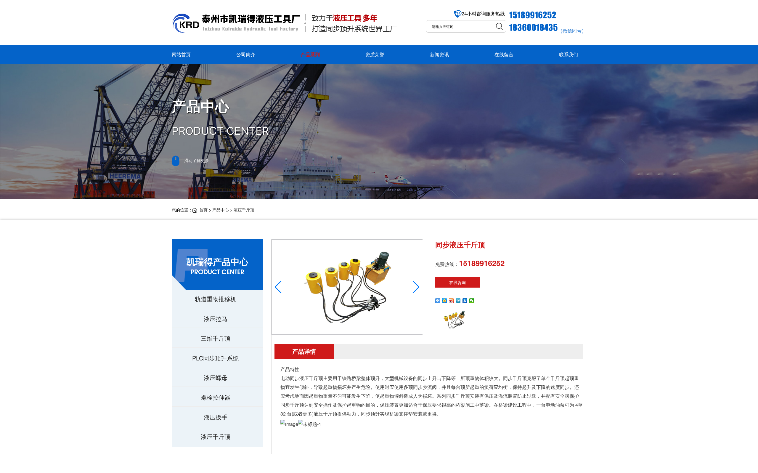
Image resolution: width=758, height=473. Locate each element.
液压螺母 (215, 377)
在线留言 (503, 54)
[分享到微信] (471, 300)
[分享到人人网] (465, 300)
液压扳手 (215, 417)
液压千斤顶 (244, 210)
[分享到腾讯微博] (458, 300)
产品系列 (310, 54)
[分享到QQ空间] (444, 300)
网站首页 (181, 54)
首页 (203, 210)
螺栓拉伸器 (215, 397)
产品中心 (220, 210)
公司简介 (245, 54)
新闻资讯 (439, 54)
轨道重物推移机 (215, 298)
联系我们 (568, 54)
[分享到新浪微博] (451, 300)
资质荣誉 (374, 54)
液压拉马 (215, 318)
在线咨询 (457, 282)
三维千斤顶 (215, 338)
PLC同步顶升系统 (215, 358)
